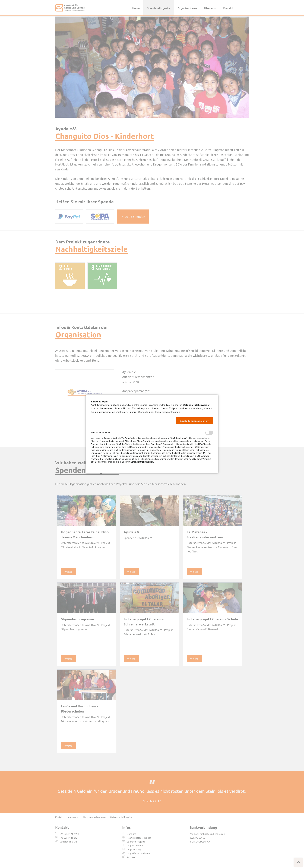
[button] (194, 420)
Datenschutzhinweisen (196, 404)
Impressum (106, 408)
